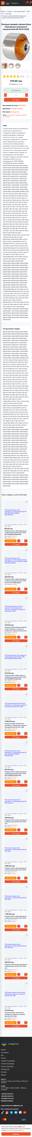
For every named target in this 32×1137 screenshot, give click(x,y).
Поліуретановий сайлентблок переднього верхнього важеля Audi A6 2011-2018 (15, 1014)
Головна (3, 11)
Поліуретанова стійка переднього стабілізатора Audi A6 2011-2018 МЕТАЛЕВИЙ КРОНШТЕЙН (16, 532)
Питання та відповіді (7, 1063)
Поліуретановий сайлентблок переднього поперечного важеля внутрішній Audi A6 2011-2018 (16, 725)
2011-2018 (8, 13)
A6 (3, 13)
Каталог (10, 11)
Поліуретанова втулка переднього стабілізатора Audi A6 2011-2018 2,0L (16, 966)
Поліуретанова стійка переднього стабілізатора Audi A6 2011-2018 (16, 869)
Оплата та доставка (7, 1066)
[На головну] (12, 3)
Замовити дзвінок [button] (7, 1100)
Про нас (3, 1058)
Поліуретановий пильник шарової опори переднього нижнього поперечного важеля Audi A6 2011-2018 (16, 629)
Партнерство (5, 1069)
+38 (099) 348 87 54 (7, 1096)
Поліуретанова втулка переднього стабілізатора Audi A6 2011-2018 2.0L (16, 821)
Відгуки (3, 1075)
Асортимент (5, 1052)
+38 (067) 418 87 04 (7, 1094)
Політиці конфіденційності (15, 1130)
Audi (28, 11)
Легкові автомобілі (19, 11)
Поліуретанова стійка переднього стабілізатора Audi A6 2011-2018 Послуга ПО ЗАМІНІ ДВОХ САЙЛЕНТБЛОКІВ (16, 580)
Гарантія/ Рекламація (8, 1061)
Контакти (4, 1072)
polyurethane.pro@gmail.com (12, 1105)
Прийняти (16, 1134)
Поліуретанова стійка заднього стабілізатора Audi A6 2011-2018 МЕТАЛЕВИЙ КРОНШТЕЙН (15, 677)
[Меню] (3, 3)
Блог (2, 1055)
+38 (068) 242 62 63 (7, 1098)
